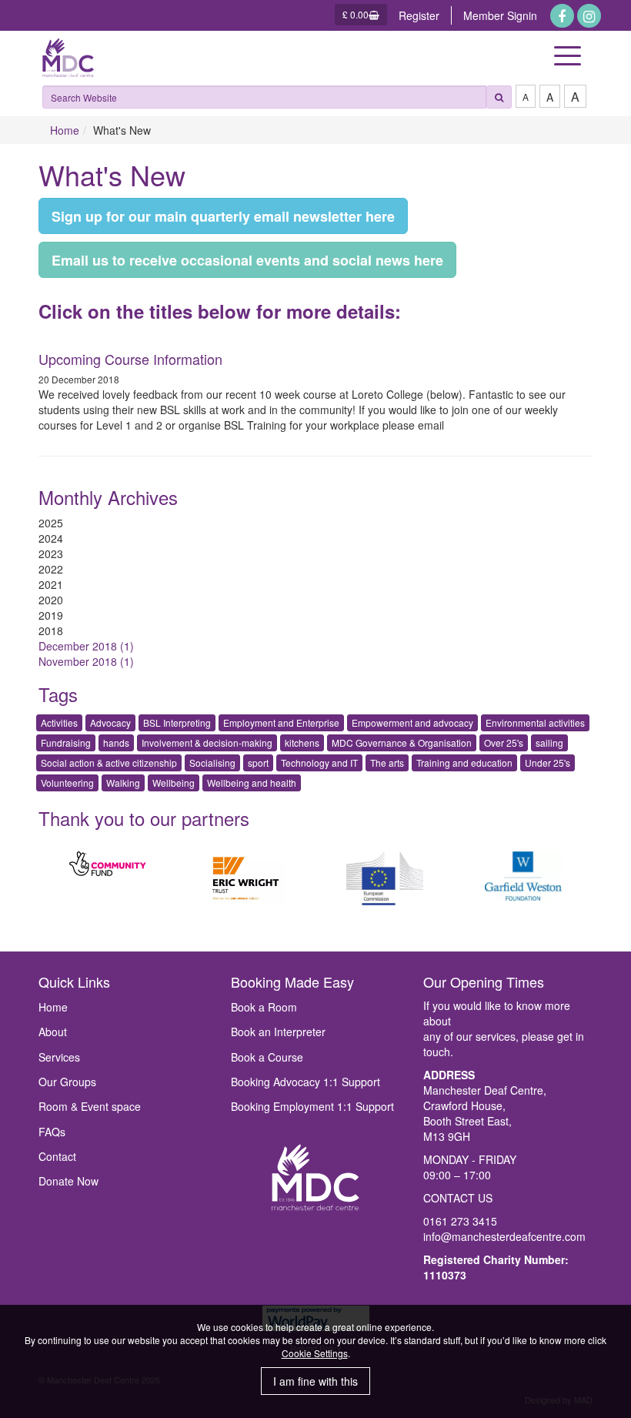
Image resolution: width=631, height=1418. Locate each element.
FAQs (51, 1131)
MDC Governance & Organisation (402, 742)
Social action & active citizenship (109, 762)
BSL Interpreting (177, 722)
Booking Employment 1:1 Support (312, 1106)
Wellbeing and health (251, 782)
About (52, 1031)
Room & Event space (89, 1106)
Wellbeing (173, 782)
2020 (50, 599)
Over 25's (503, 742)
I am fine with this (315, 1381)
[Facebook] (562, 16)
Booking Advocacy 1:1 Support (305, 1081)
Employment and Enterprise (281, 722)
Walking (123, 782)
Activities (59, 722)
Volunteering (67, 782)
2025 (50, 522)
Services (59, 1057)
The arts (387, 762)
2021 (50, 584)
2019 (50, 615)
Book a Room (264, 1007)
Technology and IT (319, 762)
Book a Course (267, 1057)
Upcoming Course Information (130, 359)
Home (64, 130)
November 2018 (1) (86, 661)
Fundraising (66, 742)
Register (419, 15)
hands (116, 742)
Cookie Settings (315, 1352)
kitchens (302, 742)
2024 (50, 538)
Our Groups (67, 1081)
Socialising (212, 762)
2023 (50, 553)
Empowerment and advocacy (412, 722)
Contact (57, 1156)
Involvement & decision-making (207, 742)
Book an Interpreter (278, 1031)
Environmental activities (535, 722)
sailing (549, 742)
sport (258, 762)
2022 (50, 569)
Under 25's (547, 762)
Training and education (464, 762)
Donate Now (68, 1181)
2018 (50, 630)
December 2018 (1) (86, 646)
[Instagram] (589, 16)
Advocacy (110, 722)
